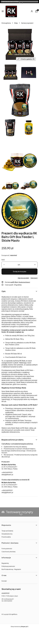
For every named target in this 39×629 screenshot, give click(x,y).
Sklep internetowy (19, 626)
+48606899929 (7, 472)
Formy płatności (7, 548)
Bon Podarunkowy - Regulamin (11, 569)
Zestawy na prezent (27, 23)
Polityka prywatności (8, 566)
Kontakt (4, 581)
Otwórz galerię (27, 59)
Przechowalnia (6, 537)
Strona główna (6, 23)
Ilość (3, 260)
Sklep (16, 23)
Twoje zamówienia (7, 531)
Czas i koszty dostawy (9, 551)
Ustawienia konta (7, 534)
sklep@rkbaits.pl (7, 474)
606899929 (5, 593)
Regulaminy (5, 563)
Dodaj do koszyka (19, 271)
